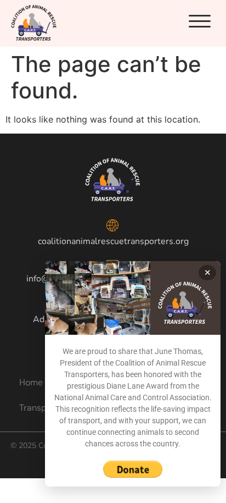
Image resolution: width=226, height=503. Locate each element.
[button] (199, 21)
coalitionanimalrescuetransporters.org (113, 241)
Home (31, 382)
